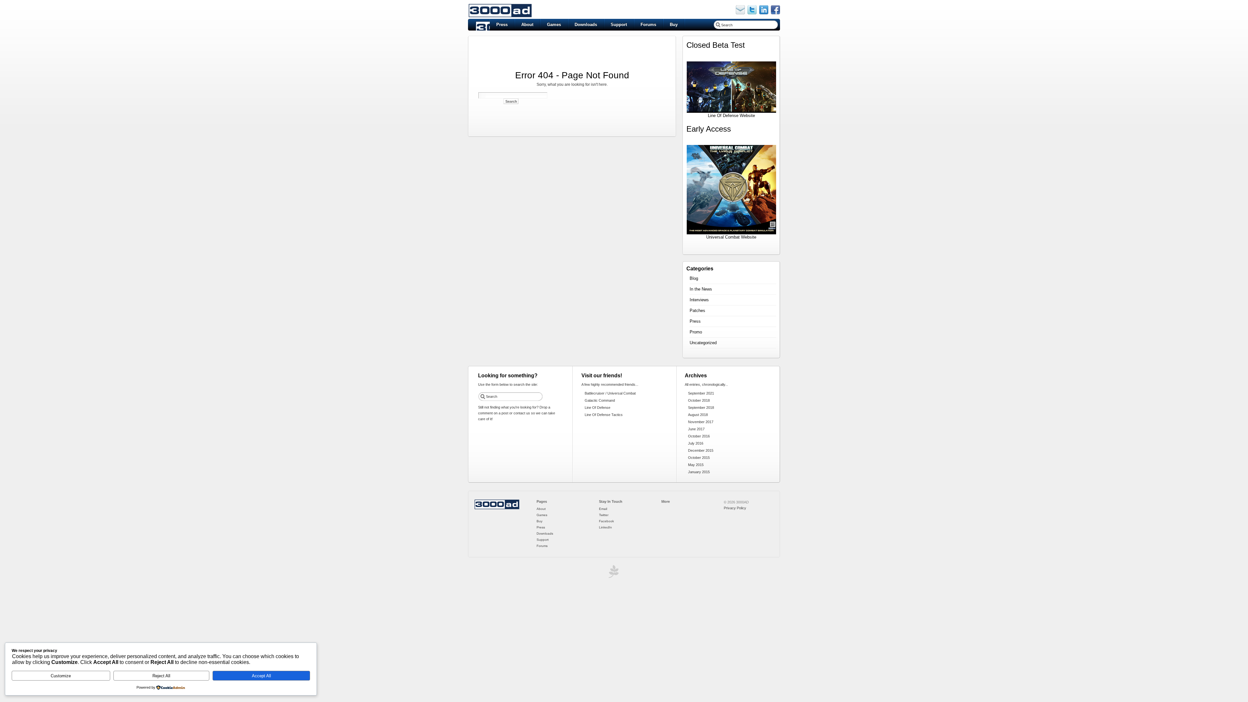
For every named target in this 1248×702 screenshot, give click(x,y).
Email (603, 509)
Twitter (603, 515)
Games (554, 24)
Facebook (606, 521)
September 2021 (701, 393)
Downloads (586, 24)
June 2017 (696, 429)
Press (502, 24)
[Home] (497, 508)
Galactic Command (600, 400)
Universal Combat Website (731, 237)
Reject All (161, 675)
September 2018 (701, 408)
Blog (694, 278)
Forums (648, 24)
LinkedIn (605, 527)
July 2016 (695, 443)
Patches (697, 310)
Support (619, 24)
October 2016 (699, 436)
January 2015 (699, 472)
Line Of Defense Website (731, 115)
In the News (701, 289)
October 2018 (699, 400)
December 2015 (700, 450)
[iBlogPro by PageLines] (612, 573)
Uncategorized (703, 342)
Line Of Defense (597, 408)
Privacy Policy (735, 508)
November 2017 (700, 422)
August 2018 (698, 415)
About (527, 24)
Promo (696, 332)
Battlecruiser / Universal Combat (610, 393)
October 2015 (699, 458)
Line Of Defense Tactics (604, 415)
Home (479, 25)
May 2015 (696, 465)
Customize (61, 675)
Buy (674, 24)
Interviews (699, 299)
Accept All (261, 675)
